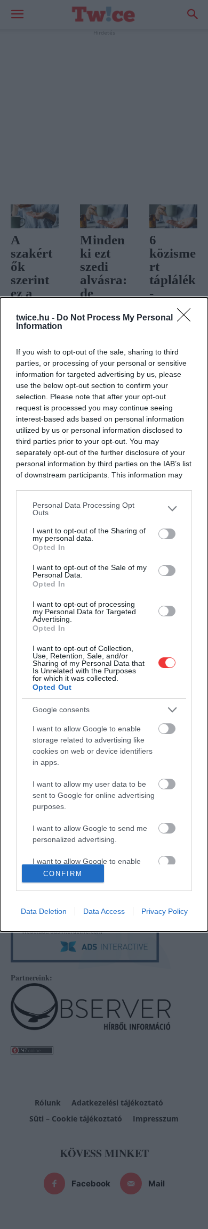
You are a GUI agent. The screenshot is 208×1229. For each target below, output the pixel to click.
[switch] (166, 534)
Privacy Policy (164, 911)
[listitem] (104, 508)
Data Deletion (44, 911)
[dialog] (104, 615)
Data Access (104, 911)
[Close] (187, 318)
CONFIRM (63, 874)
